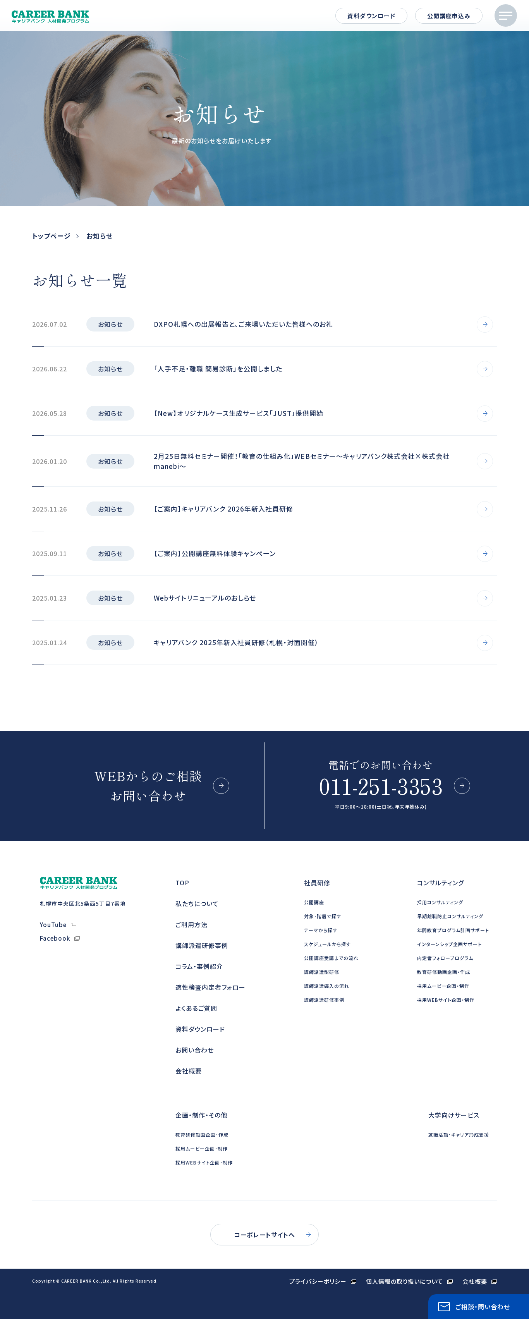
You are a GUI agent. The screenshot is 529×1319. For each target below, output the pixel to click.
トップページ (51, 235)
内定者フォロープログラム (445, 958)
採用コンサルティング (440, 902)
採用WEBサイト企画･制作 (204, 1162)
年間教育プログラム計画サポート (453, 930)
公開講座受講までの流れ (331, 958)
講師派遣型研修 (321, 972)
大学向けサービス (453, 1115)
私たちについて (197, 903)
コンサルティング (440, 882)
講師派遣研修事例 (201, 945)
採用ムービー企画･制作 (201, 1148)
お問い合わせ (194, 1050)
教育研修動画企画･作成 (201, 1134)
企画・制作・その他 (201, 1115)
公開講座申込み (449, 16)
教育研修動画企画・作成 (443, 972)
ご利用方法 (191, 924)
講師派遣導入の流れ (326, 985)
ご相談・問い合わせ (482, 1306)
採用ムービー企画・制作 (443, 985)
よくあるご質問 (196, 1008)
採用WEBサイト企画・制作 (445, 999)
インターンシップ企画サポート (449, 944)
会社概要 (188, 1070)
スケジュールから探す (327, 944)
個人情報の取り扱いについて (404, 1281)
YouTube (53, 925)
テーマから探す (320, 930)
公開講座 (314, 902)
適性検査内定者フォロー (210, 987)
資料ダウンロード (371, 16)
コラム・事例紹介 (199, 966)
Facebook (55, 938)
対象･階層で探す (322, 916)
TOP (182, 882)
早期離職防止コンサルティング (450, 916)
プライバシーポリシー (318, 1281)
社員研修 (317, 882)
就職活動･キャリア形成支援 (458, 1134)
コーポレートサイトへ (264, 1234)
